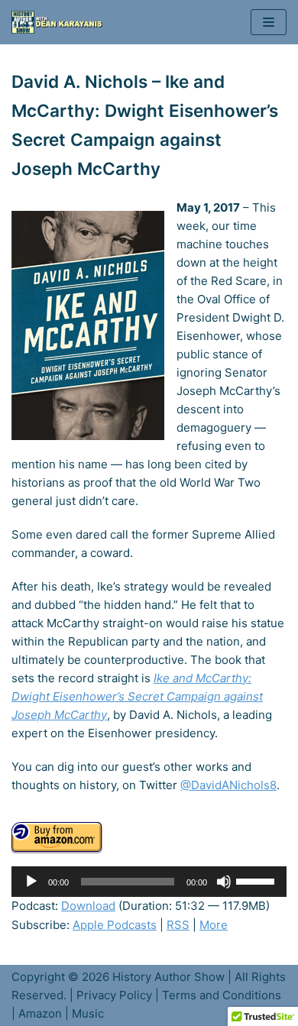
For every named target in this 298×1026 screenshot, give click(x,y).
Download (88, 905)
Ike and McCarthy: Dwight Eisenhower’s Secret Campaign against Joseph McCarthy (137, 696)
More (213, 925)
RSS (178, 925)
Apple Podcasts (115, 925)
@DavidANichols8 (228, 785)
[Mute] (224, 881)
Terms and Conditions (221, 995)
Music (88, 1013)
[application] (149, 881)
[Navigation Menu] (269, 22)
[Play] (31, 881)
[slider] (257, 880)
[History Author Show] (61, 22)
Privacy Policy (114, 995)
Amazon (40, 1013)
